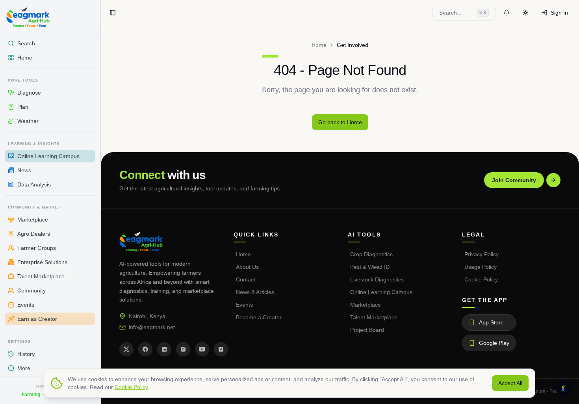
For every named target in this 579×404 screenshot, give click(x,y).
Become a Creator (259, 317)
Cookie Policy (481, 279)
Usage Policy (480, 267)
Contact (245, 279)
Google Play (494, 343)
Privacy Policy (481, 254)
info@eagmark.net (152, 327)
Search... (462, 12)
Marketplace (365, 305)
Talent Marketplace (373, 317)
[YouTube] (202, 349)
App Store (491, 322)
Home (319, 45)
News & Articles (255, 292)
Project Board (367, 330)
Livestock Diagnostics (377, 279)
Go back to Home (340, 122)
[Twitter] (126, 349)
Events (244, 305)
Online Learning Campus (381, 292)
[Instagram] (183, 349)
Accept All (510, 383)
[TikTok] (221, 349)
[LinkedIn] (164, 349)
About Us (247, 267)
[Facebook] (145, 349)
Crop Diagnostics (371, 254)
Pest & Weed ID (370, 267)
